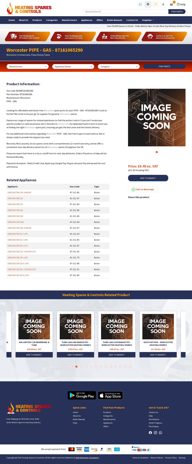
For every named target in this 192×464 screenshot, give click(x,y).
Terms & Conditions (140, 457)
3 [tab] (71, 367)
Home (12, 20)
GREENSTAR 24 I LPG (18, 257)
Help (182, 4)
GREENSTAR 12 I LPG (18, 233)
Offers (100, 20)
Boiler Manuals (114, 20)
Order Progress (155, 423)
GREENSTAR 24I (15, 216)
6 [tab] (86, 367)
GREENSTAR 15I (15, 204)
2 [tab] (66, 367)
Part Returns (154, 419)
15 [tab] (130, 367)
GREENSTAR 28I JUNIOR (19, 228)
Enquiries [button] (147, 20)
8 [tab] (96, 367)
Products (37, 20)
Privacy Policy (171, 457)
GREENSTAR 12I (15, 198)
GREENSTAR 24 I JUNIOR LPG (22, 251)
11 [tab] (111, 367)
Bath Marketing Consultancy (87, 457)
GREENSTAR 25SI (16, 222)
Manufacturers (69, 20)
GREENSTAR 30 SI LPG (18, 275)
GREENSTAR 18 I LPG (18, 245)
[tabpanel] (157, 117)
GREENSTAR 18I (15, 210)
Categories (52, 20)
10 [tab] (106, 367)
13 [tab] (121, 367)
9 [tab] (101, 367)
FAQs (75, 423)
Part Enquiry (154, 426)
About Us (23, 20)
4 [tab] (76, 367)
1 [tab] (157, 152)
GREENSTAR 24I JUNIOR (19, 192)
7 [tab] (91, 367)
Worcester (49, 110)
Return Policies (157, 457)
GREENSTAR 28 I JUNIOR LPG (22, 269)
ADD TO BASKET (148, 178)
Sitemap (182, 457)
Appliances (86, 20)
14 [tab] (126, 367)
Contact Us (132, 20)
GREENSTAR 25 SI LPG (18, 263)
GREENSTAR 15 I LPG (18, 239)
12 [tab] (116, 367)
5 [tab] (81, 367)
